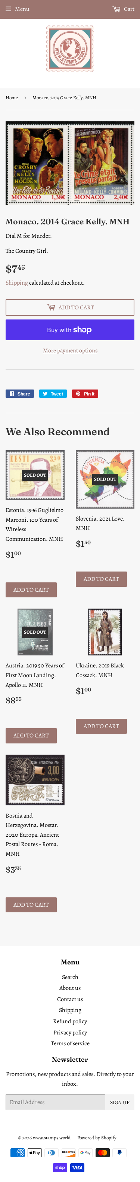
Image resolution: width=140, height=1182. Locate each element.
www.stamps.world (52, 1137)
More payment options (70, 350)
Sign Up (120, 1102)
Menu (22, 9)
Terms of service (70, 1043)
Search (70, 977)
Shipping (17, 283)
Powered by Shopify (96, 1137)
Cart (128, 9)
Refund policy (70, 1021)
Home (12, 97)
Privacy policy (70, 1032)
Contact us (70, 999)
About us (70, 988)
